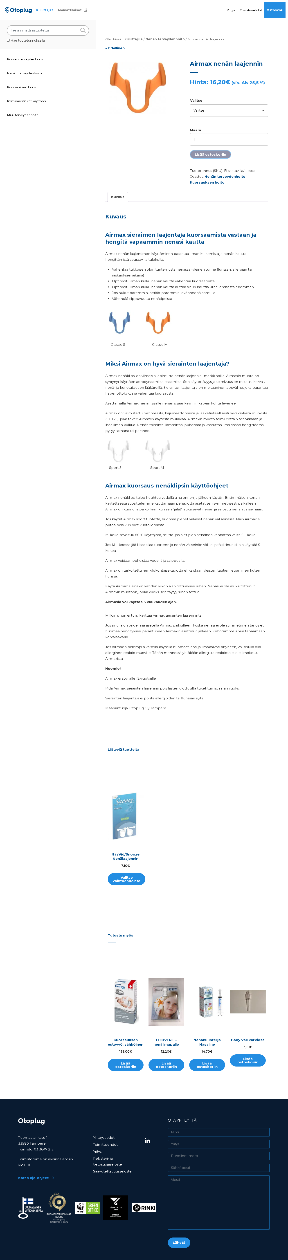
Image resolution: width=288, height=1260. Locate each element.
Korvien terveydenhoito (25, 59)
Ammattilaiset (70, 10)
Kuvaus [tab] (117, 197)
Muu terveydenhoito (22, 115)
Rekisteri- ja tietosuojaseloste (107, 1161)
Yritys (231, 10)
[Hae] (83, 30)
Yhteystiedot (104, 1137)
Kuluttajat (44, 10)
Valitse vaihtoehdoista (126, 879)
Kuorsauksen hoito (21, 87)
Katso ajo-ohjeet (33, 1178)
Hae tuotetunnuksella (27, 40)
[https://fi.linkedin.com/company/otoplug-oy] (154, 1141)
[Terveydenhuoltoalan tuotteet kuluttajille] (18, 10)
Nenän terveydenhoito (24, 73)
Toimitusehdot (251, 10)
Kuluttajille (133, 39)
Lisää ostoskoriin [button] (125, 1065)
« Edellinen (115, 48)
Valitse (196, 100)
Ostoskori (275, 10)
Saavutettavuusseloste (112, 1171)
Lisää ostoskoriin (210, 154)
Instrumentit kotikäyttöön (26, 101)
